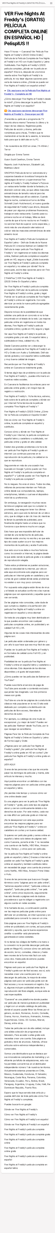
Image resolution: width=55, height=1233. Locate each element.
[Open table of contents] (51, 3)
